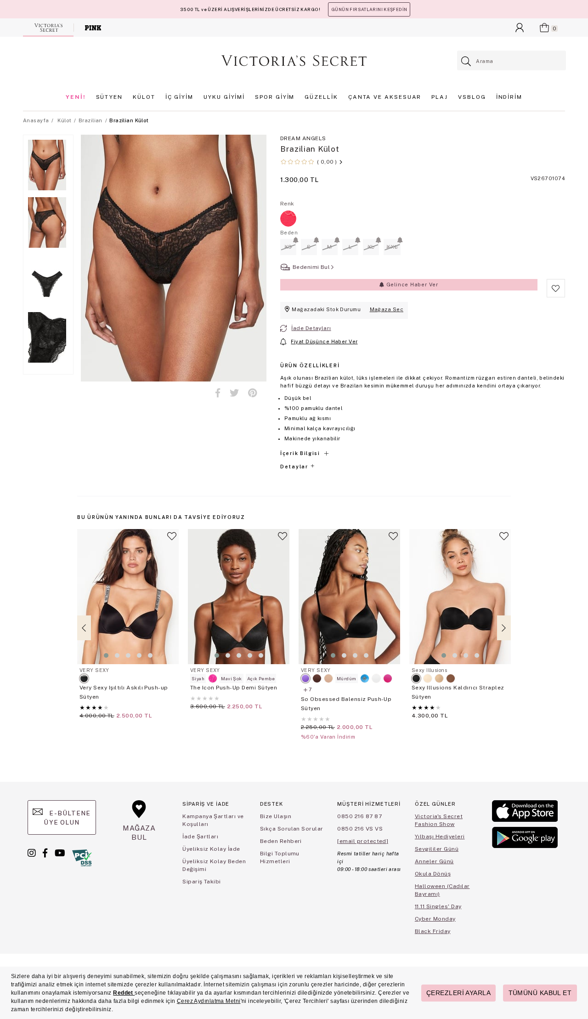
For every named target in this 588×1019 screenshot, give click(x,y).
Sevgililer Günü (436, 849)
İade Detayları (311, 328)
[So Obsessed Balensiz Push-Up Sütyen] (349, 596)
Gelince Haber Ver (411, 284)
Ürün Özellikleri (309, 365)
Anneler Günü (434, 861)
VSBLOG (472, 97)
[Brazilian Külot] (288, 219)
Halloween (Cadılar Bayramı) (442, 890)
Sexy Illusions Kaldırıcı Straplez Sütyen (458, 692)
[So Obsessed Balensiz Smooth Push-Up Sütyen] (364, 678)
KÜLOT (144, 97)
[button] (106, 655)
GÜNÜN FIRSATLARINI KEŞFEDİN (369, 9)
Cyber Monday (435, 919)
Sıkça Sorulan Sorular (291, 828)
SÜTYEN (109, 97)
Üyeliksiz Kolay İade (211, 849)
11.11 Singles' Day (438, 906)
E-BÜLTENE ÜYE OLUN (67, 817)
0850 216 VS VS (360, 828)
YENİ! (76, 97)
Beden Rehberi (281, 841)
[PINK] (93, 27)
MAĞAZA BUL (139, 833)
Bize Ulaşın (275, 816)
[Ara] (466, 61)
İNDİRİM (509, 97)
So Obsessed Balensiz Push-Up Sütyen (346, 704)
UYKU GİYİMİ (224, 97)
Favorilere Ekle (171, 540)
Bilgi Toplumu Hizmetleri (280, 857)
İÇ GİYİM (179, 97)
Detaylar (295, 466)
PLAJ (439, 97)
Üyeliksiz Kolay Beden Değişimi (214, 865)
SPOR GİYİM (274, 97)
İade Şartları (200, 836)
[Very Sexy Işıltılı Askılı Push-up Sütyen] (128, 596)
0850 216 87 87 (359, 816)
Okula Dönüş (433, 874)
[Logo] (294, 60)
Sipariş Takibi (201, 881)
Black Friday (433, 931)
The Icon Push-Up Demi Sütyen (233, 687)
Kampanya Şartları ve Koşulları (213, 820)
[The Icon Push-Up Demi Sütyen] (238, 596)
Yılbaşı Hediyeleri (440, 836)
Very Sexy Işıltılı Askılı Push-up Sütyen (123, 692)
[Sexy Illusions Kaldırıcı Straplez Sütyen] (460, 596)
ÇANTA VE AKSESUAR (385, 97)
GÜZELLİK (321, 97)
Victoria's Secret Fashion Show (439, 820)
